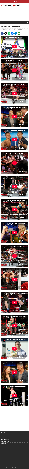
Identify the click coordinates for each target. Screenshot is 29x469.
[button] (27, 22)
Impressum (3, 443)
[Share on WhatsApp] (9, 33)
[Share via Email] (19, 33)
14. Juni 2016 (4, 29)
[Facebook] (12, 1)
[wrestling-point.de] (10, 6)
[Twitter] (14, 1)
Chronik (3, 437)
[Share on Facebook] (2, 33)
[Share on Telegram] (15, 33)
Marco (10, 29)
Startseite (3, 432)
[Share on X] (5, 33)
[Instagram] (17, 1)
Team (2, 435)
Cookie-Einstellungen (5, 441)
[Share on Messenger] (12, 33)
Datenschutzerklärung (5, 439)
